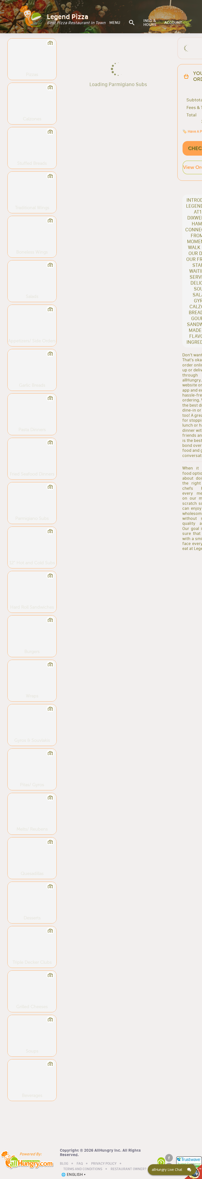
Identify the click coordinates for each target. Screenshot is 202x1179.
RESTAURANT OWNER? (128, 1169)
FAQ (80, 1164)
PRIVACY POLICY (104, 1164)
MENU (114, 23)
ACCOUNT (173, 23)
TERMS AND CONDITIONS (82, 1169)
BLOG (64, 1164)
